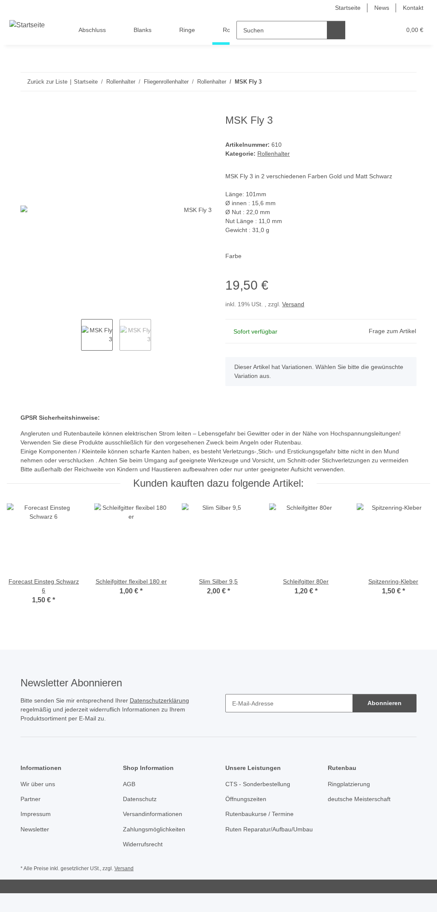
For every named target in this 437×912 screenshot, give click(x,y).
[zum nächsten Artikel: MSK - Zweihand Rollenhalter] (407, 82)
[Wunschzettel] (378, 30)
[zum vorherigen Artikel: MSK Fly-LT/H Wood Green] (389, 82)
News (381, 7)
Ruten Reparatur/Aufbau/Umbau (269, 829)
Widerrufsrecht (143, 844)
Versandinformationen (152, 813)
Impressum (35, 813)
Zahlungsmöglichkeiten (154, 829)
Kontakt (413, 7)
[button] (361, 30)
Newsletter (34, 829)
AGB (129, 784)
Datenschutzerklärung (159, 700)
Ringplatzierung (349, 784)
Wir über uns (37, 784)
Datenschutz (140, 799)
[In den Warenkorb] (27, 109)
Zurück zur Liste (47, 81)
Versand (293, 304)
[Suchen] (336, 30)
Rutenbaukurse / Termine (259, 813)
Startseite (348, 7)
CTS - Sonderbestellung (257, 784)
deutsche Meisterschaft (359, 799)
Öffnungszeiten (245, 799)
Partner (30, 799)
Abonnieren (384, 703)
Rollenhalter (273, 153)
